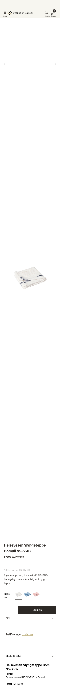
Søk (46, 16)
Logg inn (37, 610)
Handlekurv (52, 14)
